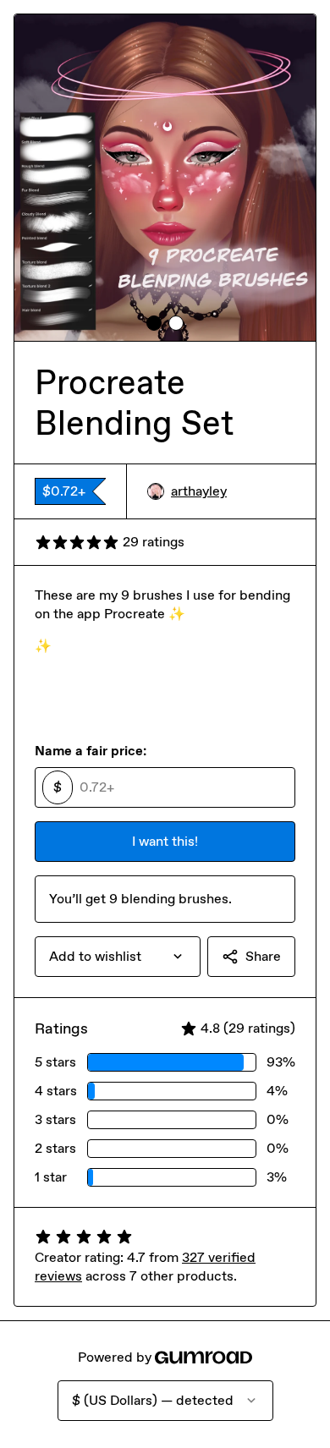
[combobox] (118, 956)
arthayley (199, 491)
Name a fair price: (90, 751)
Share (263, 956)
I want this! (165, 841)
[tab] (154, 323)
